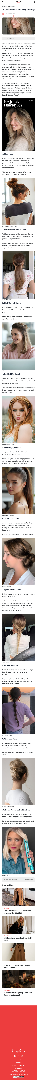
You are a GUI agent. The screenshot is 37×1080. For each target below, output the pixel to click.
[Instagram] (22, 1056)
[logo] (18, 2)
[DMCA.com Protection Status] (18, 1077)
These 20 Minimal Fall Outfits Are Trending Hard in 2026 (17, 912)
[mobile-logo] (18, 1051)
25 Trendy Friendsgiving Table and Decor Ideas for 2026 (18, 994)
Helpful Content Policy (18, 1071)
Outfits (6, 908)
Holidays (7, 990)
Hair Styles (12, 6)
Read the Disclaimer (11, 879)
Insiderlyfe (5, 6)
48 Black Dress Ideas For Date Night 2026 (18, 939)
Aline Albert (11, 14)
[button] (2, 2)
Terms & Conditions (18, 1065)
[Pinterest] (15, 1056)
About (18, 1060)
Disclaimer (18, 1063)
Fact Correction (29, 879)
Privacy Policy (18, 1068)
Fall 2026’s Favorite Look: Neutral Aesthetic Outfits (17, 966)
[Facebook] (18, 1056)
